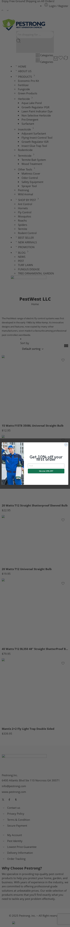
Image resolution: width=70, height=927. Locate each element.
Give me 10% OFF (46, 471)
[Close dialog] (66, 444)
